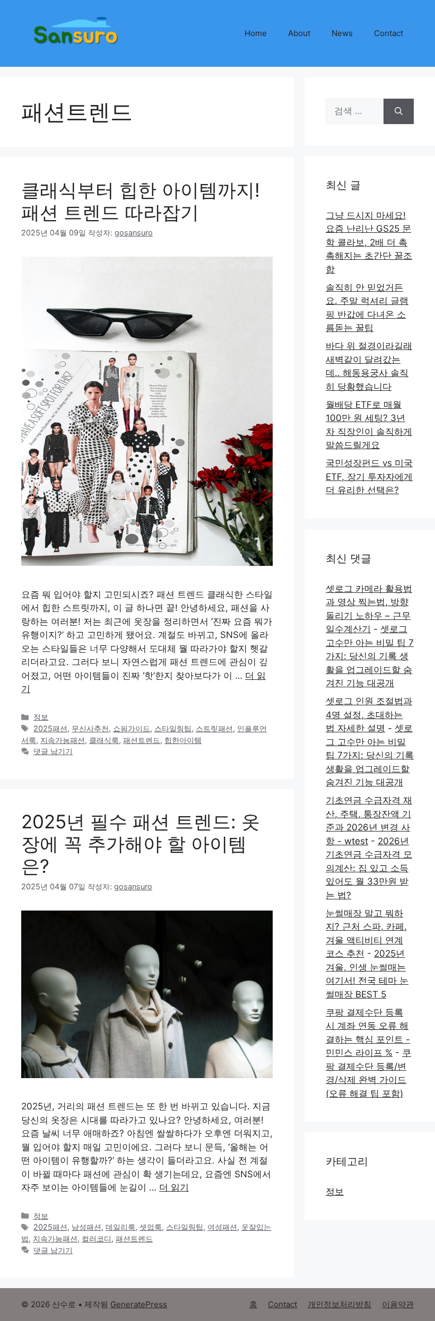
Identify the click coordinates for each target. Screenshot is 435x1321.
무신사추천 (90, 728)
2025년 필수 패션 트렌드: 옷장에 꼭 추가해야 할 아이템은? (140, 843)
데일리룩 (120, 1226)
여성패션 (222, 1226)
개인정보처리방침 (339, 1304)
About (299, 33)
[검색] (399, 111)
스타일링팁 (173, 728)
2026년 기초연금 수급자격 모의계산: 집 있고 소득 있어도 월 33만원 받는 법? (369, 868)
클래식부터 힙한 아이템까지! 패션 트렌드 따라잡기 (140, 201)
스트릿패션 (214, 728)
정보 (40, 716)
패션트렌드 (141, 740)
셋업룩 (151, 1226)
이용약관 (398, 1304)
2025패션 (50, 728)
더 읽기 (174, 1187)
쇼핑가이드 (131, 728)
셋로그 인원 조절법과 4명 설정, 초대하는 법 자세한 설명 (369, 714)
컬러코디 (96, 1238)
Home (256, 33)
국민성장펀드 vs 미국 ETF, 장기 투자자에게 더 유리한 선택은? (369, 476)
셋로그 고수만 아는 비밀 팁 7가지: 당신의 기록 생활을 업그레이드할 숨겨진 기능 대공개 (370, 656)
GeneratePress (138, 1304)
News (342, 33)
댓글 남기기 (53, 751)
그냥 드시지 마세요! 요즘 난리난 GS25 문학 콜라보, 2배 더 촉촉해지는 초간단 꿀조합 (369, 242)
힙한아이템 (183, 740)
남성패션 (86, 1226)
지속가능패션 (62, 740)
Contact (388, 33)
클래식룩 (104, 740)
